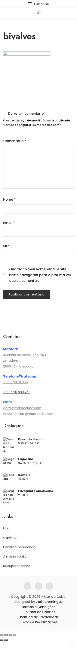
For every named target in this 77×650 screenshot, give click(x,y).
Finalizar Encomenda (19, 547)
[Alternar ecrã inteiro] (6, 635)
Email (9, 223)
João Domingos (49, 602)
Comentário (14, 141)
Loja (6, 528)
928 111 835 (19, 382)
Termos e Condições (38, 607)
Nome (9, 199)
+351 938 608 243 (16, 392)
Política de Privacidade (39, 617)
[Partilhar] (10, 635)
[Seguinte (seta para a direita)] (6, 640)
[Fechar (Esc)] (14, 635)
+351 (6, 382)
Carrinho (10, 537)
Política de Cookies (39, 612)
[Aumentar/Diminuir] (1, 635)
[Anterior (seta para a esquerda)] (1, 640)
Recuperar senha (16, 566)
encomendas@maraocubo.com (29, 413)
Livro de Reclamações (39, 622)
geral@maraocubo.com (22, 408)
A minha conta (15, 556)
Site (6, 246)
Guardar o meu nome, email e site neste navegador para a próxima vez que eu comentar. (40, 275)
